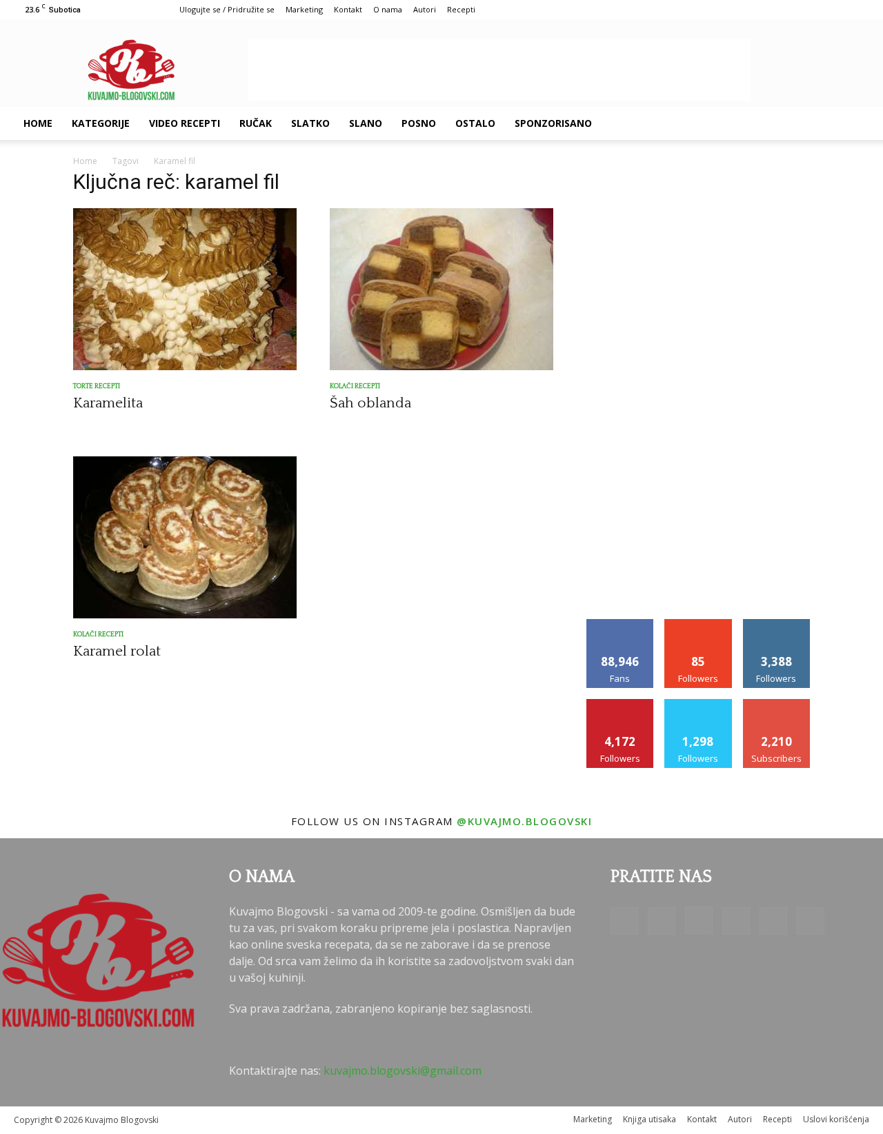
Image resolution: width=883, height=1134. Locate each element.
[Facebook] (705, 123)
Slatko (310, 123)
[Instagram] (752, 123)
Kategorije (101, 123)
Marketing (304, 9)
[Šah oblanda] (441, 289)
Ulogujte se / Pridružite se (227, 9)
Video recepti (184, 123)
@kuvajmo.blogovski (524, 821)
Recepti (461, 9)
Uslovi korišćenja (836, 1119)
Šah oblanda (370, 403)
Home (37, 123)
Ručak (255, 123)
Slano (365, 123)
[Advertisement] (499, 70)
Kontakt (348, 9)
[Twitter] (798, 123)
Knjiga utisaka (649, 1119)
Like (620, 624)
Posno (418, 123)
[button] (852, 124)
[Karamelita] (185, 289)
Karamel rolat (117, 651)
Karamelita (108, 403)
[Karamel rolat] (185, 537)
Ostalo (475, 123)
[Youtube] (822, 123)
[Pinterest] (775, 123)
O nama (387, 9)
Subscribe (776, 704)
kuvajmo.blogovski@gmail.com (403, 1070)
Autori (424, 9)
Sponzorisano (553, 123)
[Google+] (728, 123)
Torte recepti (96, 386)
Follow (698, 624)
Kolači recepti (355, 386)
